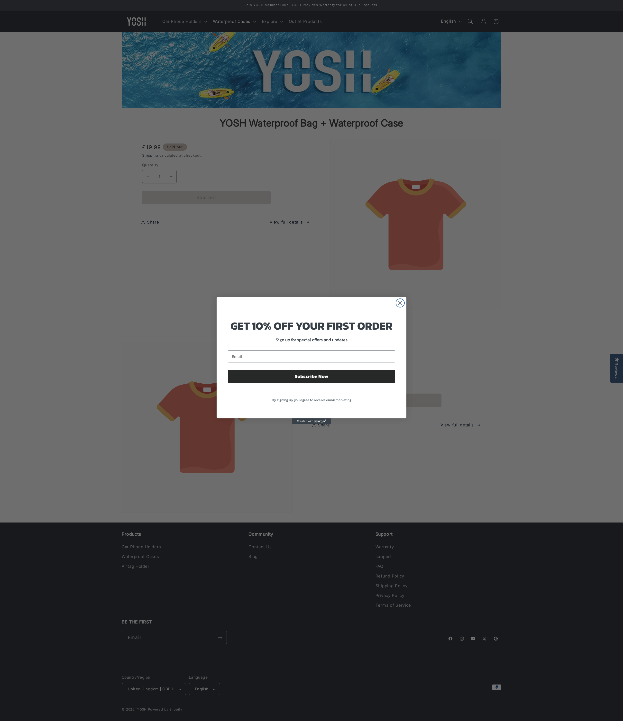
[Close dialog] (400, 303)
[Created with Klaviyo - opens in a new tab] (311, 421)
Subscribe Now (311, 376)
